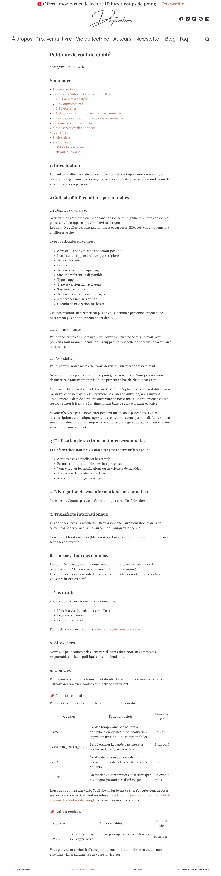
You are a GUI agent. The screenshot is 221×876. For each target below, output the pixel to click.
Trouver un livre (54, 39)
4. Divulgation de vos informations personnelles (88, 118)
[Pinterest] (201, 19)
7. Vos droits (61, 133)
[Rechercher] (207, 39)
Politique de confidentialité (82, 870)
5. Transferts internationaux (73, 123)
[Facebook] (181, 19)
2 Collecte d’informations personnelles (81, 94)
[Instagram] (188, 19)
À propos (22, 39)
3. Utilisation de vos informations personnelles (87, 113)
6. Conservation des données (74, 128)
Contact (137, 870)
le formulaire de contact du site (117, 629)
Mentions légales (21, 870)
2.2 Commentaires (69, 104)
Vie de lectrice (92, 39)
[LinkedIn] (207, 19)
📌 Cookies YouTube (70, 147)
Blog (170, 39)
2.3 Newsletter (66, 108)
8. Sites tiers (61, 137)
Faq (184, 39)
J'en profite (172, 3)
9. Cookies (60, 142)
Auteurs (122, 39)
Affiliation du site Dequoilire (193, 870)
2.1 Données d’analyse (72, 99)
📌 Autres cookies (69, 152)
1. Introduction (64, 89)
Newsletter (148, 39)
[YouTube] (194, 19)
